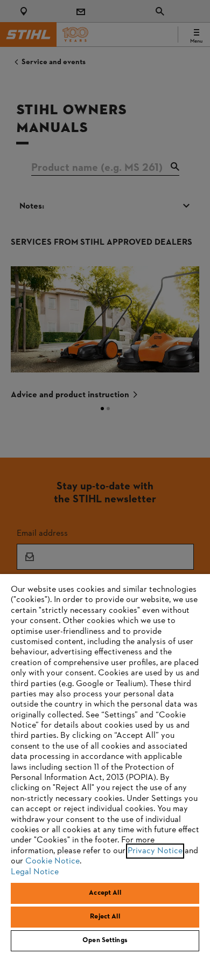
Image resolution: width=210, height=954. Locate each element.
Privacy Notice (155, 851)
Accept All (105, 893)
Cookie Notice (52, 861)
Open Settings (105, 940)
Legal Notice (35, 872)
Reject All (105, 917)
